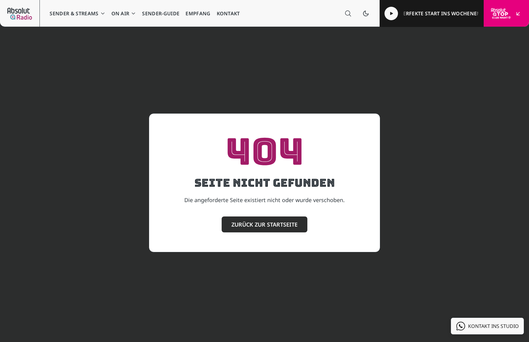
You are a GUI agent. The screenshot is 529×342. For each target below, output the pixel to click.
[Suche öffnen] (348, 13)
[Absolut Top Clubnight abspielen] (391, 13)
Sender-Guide (160, 13)
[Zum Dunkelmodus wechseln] (366, 13)
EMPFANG (198, 13)
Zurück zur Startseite (264, 224)
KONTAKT (228, 13)
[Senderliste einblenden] (518, 13)
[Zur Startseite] (19, 13)
